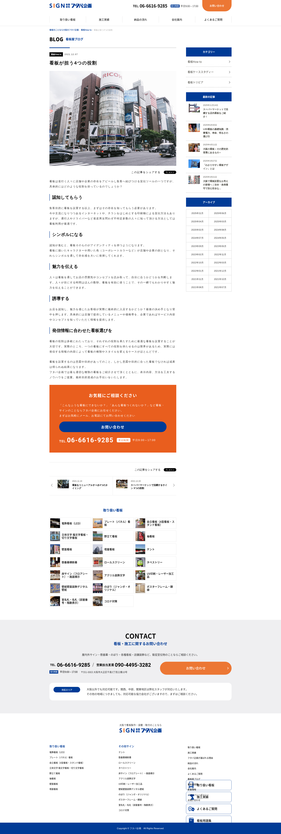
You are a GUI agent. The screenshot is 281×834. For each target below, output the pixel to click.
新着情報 (192, 789)
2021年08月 (197, 287)
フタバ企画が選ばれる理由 (200, 757)
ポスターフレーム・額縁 (130, 799)
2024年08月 (220, 229)
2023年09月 (197, 246)
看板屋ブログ (194, 778)
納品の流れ (193, 763)
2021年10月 (220, 279)
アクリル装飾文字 (127, 778)
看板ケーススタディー (201, 72)
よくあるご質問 (207, 809)
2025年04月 (197, 221)
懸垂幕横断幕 (125, 757)
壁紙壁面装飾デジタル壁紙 (131, 788)
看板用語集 (204, 820)
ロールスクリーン (127, 762)
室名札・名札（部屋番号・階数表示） (136, 804)
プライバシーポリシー (198, 794)
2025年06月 (220, 213)
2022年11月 (220, 254)
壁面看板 (53, 783)
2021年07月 (220, 287)
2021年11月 (197, 279)
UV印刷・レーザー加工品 (130, 783)
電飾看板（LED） (57, 752)
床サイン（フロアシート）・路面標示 (136, 773)
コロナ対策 (124, 810)
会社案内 (192, 768)
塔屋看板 (53, 788)
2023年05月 (220, 246)
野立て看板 (54, 773)
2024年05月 (220, 238)
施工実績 (192, 752)
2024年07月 (197, 238)
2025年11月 (197, 213)
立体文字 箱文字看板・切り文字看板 (66, 767)
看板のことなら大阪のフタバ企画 (64, 29)
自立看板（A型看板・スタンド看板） (67, 762)
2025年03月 (220, 221)
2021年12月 (220, 271)
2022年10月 (197, 262)
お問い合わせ (194, 800)
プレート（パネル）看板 (61, 757)
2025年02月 (197, 229)
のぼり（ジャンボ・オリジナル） (134, 794)
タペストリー (125, 767)
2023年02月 (197, 254)
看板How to (86, 29)
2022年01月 (197, 271)
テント (122, 752)
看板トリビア (195, 82)
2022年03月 (220, 262)
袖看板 (52, 778)
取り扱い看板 (194, 747)
